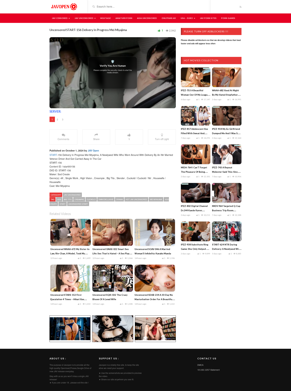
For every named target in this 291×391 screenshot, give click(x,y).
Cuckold (91, 199)
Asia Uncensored (147, 18)
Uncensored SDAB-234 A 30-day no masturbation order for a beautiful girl (154, 299)
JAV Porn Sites (208, 18)
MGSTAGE (105, 18)
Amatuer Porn (124, 18)
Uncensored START (78, 203)
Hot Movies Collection (201, 60)
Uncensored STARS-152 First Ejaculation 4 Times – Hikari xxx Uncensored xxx (67, 299)
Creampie (79, 199)
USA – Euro (187, 18)
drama (119, 199)
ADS (59, 199)
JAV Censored (60, 18)
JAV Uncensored (84, 18)
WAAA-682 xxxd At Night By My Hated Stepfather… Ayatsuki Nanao (225, 94)
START (53, 155)
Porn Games (228, 18)
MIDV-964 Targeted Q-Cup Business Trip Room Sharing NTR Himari (226, 210)
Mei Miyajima (156, 199)
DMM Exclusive (106, 199)
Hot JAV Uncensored (136, 199)
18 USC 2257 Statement (208, 369)
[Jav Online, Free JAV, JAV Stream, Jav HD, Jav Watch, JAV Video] (64, 6)
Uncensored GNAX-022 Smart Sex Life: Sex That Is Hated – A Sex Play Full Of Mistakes (110, 253)
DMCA (200, 364)
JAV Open (93, 150)
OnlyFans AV (169, 18)
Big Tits (68, 199)
